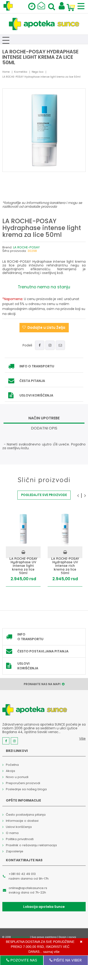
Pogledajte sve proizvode (44, 495)
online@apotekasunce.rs (28, 888)
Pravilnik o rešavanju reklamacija (31, 845)
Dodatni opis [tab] (44, 428)
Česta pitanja (32, 380)
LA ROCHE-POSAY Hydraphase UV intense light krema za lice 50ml (23, 566)
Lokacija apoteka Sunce (44, 906)
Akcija (10, 771)
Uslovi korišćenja (36, 395)
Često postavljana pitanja (43, 651)
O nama (12, 833)
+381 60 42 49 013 (22, 874)
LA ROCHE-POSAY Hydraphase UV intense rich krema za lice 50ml (65, 566)
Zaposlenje (14, 851)
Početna (12, 764)
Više (82, 738)
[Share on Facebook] (39, 345)
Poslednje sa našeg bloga (26, 789)
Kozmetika (20, 72)
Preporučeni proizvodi (23, 783)
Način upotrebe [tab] (44, 418)
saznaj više (51, 951)
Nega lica (37, 72)
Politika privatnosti (20, 839)
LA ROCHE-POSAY (26, 247)
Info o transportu (36, 366)
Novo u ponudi (17, 777)
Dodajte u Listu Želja (46, 327)
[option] (23, 549)
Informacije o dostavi (22, 820)
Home (6, 72)
